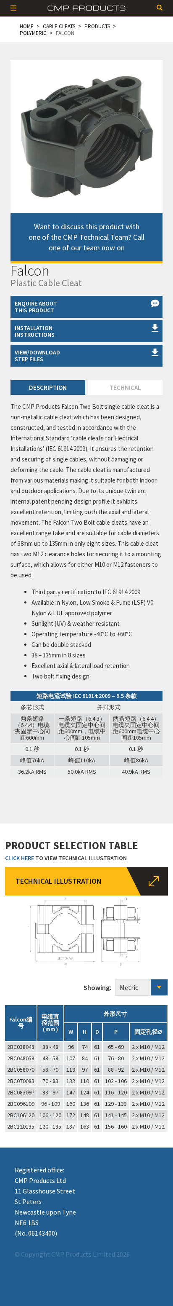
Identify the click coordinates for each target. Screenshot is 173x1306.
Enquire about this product (36, 307)
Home (27, 26)
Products (97, 26)
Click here (19, 858)
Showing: (99, 987)
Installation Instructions (35, 331)
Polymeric (33, 33)
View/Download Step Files (37, 356)
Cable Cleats (59, 26)
